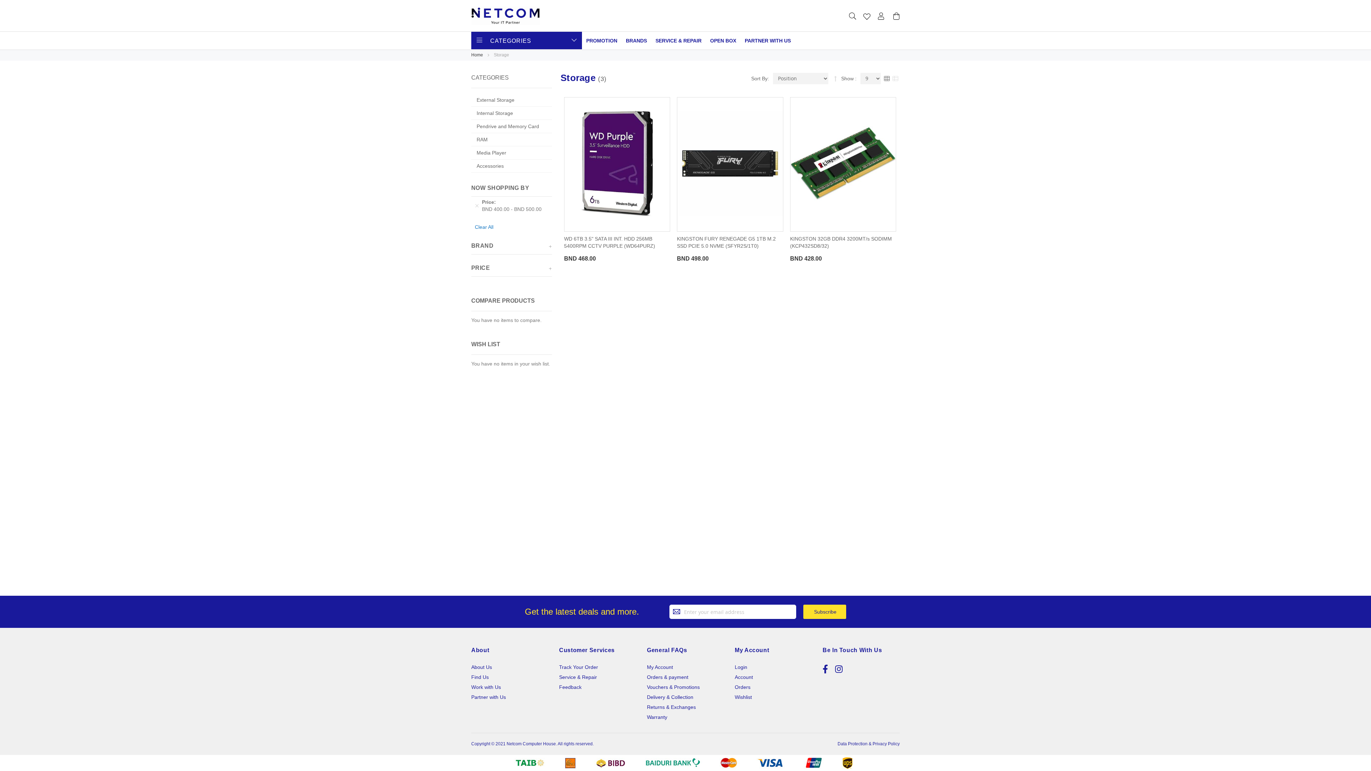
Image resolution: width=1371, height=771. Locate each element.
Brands (636, 41)
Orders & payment (667, 677)
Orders (742, 687)
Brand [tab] (482, 246)
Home (477, 54)
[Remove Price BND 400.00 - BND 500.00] (477, 205)
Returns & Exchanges (671, 707)
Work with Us (486, 687)
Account (744, 677)
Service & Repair (679, 41)
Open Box (723, 41)
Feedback (570, 687)
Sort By (759, 78)
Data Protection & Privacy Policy (869, 743)
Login (741, 667)
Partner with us (768, 41)
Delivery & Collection (670, 697)
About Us (481, 667)
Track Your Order (578, 667)
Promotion (601, 41)
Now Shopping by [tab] (500, 188)
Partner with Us (488, 697)
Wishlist (743, 697)
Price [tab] (480, 268)
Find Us (480, 677)
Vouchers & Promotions (673, 687)
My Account (660, 667)
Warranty (657, 717)
